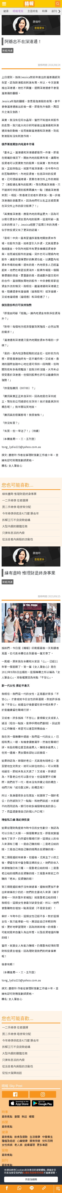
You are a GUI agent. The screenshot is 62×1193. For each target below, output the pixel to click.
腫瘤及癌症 (8, 1141)
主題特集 (32, 11)
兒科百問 (47, 1141)
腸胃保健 (35, 1141)
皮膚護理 (29, 1145)
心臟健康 (22, 1141)
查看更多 (39, 28)
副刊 (54, 11)
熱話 (24, 1116)
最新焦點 (7, 1116)
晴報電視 (18, 11)
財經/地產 (7, 50)
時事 (44, 11)
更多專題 (42, 1145)
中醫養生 (47, 1137)
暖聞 (31, 1116)
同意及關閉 (31, 1179)
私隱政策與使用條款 (33, 1172)
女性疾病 (7, 1145)
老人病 (18, 1145)
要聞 (17, 1116)
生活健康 (35, 1137)
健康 (6, 11)
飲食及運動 (21, 1137)
